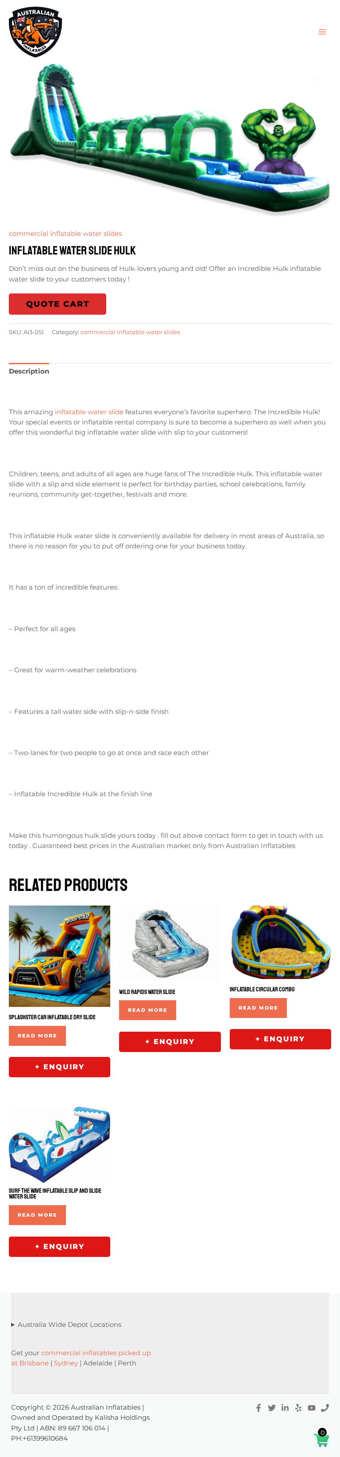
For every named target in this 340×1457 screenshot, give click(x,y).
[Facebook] (259, 1408)
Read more (37, 1036)
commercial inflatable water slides (65, 234)
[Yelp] (298, 1408)
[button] (317, 78)
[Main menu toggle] (322, 32)
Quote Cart (57, 304)
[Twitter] (272, 1408)
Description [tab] (29, 371)
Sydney (66, 1363)
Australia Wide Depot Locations (69, 1325)
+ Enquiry (60, 1067)
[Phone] (325, 1408)
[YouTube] (312, 1408)
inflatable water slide (89, 412)
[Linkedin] (285, 1408)
